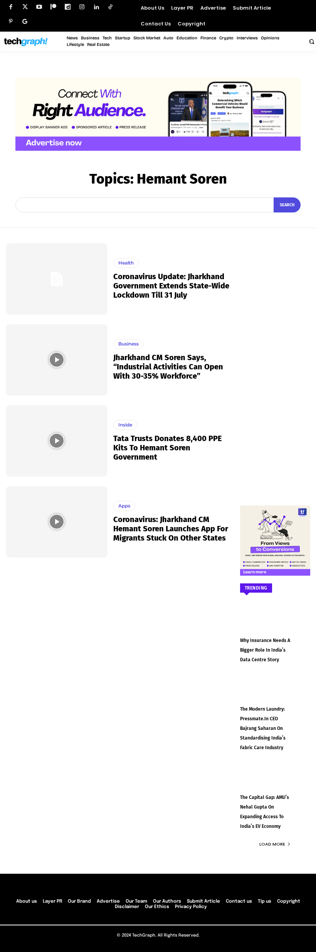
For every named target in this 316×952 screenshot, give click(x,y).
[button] (311, 41)
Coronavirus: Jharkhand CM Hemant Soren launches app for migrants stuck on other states (170, 529)
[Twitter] (25, 7)
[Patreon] (53, 7)
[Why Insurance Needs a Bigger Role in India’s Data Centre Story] (275, 624)
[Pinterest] (10, 21)
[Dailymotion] (67, 7)
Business (128, 344)
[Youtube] (39, 7)
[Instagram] (82, 7)
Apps (124, 506)
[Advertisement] (275, 359)
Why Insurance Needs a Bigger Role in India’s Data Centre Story (265, 650)
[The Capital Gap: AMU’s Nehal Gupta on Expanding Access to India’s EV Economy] (275, 781)
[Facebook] (10, 7)
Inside (125, 425)
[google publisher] (25, 21)
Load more (272, 844)
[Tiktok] (110, 7)
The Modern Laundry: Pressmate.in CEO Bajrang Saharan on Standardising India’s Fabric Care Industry (263, 728)
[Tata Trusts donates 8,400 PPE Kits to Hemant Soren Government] (57, 441)
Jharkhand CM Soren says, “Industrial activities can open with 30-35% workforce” (168, 367)
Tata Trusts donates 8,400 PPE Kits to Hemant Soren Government (167, 448)
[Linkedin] (96, 7)
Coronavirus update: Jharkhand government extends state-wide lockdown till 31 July (171, 286)
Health (126, 263)
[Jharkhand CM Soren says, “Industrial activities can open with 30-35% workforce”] (57, 360)
